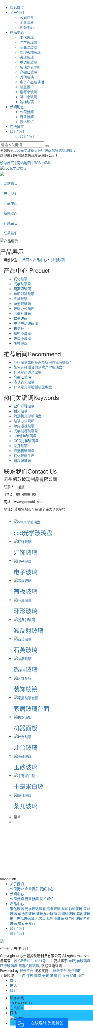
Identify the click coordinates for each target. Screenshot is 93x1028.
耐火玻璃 (21, 410)
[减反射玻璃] (24, 618)
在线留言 (17, 126)
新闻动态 (17, 106)
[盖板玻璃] (22, 579)
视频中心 (27, 27)
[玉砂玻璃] (22, 755)
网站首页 (17, 7)
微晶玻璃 (25, 669)
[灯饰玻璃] (22, 540)
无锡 (45, 975)
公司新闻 (27, 111)
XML (47, 162)
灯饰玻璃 (25, 552)
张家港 (71, 975)
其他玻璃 (27, 76)
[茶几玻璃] (22, 794)
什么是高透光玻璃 (27, 371)
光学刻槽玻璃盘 (26, 430)
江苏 (29, 975)
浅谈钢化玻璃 (24, 381)
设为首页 (7, 162)
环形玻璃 (25, 610)
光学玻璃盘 (28, 42)
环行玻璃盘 (46, 150)
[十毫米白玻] (24, 775)
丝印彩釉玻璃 (30, 52)
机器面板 (25, 727)
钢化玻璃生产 (24, 455)
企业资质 (27, 22)
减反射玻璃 (28, 630)
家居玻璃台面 (31, 708)
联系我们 (17, 131)
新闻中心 (17, 893)
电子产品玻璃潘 (32, 81)
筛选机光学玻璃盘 (27, 415)
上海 (21, 975)
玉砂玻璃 (25, 766)
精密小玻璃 (28, 91)
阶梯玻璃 (27, 101)
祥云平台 (26, 970)
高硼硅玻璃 (28, 71)
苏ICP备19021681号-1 (31, 960)
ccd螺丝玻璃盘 (25, 435)
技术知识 (27, 121)
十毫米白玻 (28, 786)
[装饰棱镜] (22, 677)
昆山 (61, 975)
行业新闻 (27, 116)
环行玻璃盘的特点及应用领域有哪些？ (43, 362)
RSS (37, 162)
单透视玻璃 (28, 62)
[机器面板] (22, 716)
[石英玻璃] (22, 638)
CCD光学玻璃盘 (26, 440)
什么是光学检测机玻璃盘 (33, 386)
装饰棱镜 (25, 688)
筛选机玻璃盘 (65, 150)
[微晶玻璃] (22, 658)
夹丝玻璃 (27, 57)
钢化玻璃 (27, 37)
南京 (37, 975)
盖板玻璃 (25, 591)
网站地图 (24, 162)
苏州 (53, 975)
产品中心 (17, 32)
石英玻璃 (25, 649)
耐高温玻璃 (28, 47)
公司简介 (27, 17)
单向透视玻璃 (24, 425)
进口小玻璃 (28, 96)
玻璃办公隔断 (30, 66)
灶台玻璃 (25, 747)
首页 (25, 259)
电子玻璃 (25, 571)
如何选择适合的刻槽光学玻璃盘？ (40, 366)
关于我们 (17, 12)
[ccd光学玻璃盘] (27, 521)
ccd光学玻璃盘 (26, 150)
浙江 (80, 975)
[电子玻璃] (22, 560)
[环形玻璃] (22, 599)
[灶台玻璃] (22, 736)
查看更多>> (27, 923)
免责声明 (75, 970)
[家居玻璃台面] (26, 697)
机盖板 (25, 86)
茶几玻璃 (21, 445)
